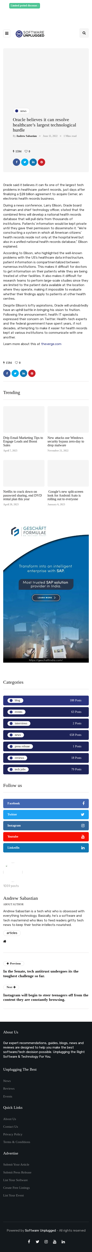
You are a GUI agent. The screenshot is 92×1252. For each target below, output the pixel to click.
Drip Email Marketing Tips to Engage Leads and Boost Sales (23, 441)
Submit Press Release (17, 1172)
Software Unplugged (41, 1230)
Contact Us (10, 1126)
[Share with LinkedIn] (33, 162)
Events (7, 1096)
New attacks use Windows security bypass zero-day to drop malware (65, 441)
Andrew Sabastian (26, 136)
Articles (12, 933)
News (7, 1081)
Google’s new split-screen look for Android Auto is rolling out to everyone (65, 495)
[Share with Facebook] (16, 162)
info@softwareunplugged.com (47, 15)
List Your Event (13, 1195)
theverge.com (51, 344)
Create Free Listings (16, 1187)
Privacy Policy (12, 1134)
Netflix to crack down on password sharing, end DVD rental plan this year (22, 495)
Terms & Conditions (16, 1142)
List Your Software (15, 1180)
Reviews (9, 1088)
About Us (9, 1119)
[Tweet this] (24, 162)
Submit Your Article (16, 1164)
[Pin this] (41, 162)
